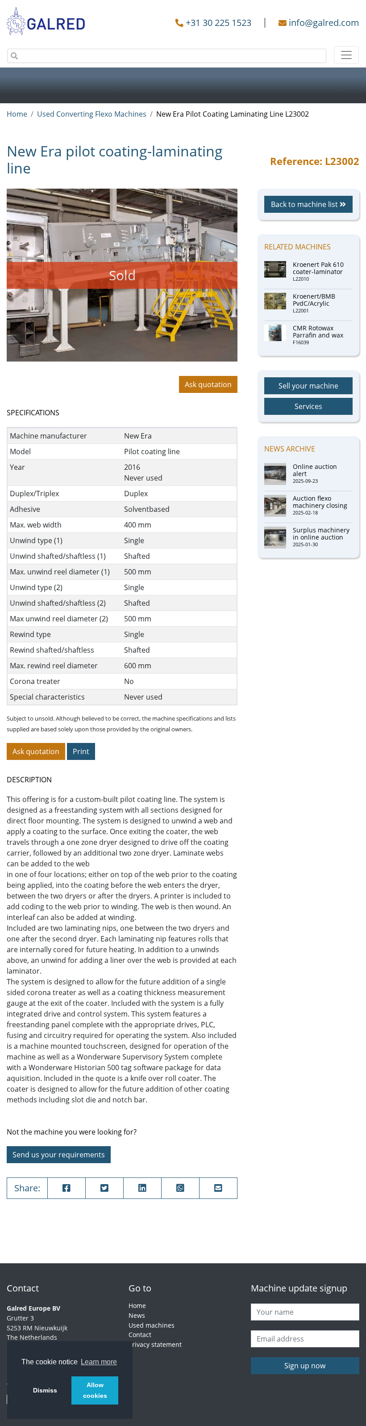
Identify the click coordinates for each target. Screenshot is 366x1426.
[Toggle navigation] (346, 55)
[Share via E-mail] (218, 1188)
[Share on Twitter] (104, 1188)
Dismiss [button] (45, 1390)
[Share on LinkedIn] (142, 1188)
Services (308, 406)
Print (81, 751)
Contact (140, 1334)
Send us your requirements (58, 1155)
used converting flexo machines (91, 114)
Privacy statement (155, 1344)
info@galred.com (324, 23)
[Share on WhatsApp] (180, 1188)
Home (17, 114)
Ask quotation (208, 384)
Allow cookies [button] (95, 1390)
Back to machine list (305, 204)
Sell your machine (308, 386)
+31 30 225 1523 (218, 23)
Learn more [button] (99, 1362)
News (137, 1315)
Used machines (152, 1325)
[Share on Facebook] (66, 1188)
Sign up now (304, 1366)
